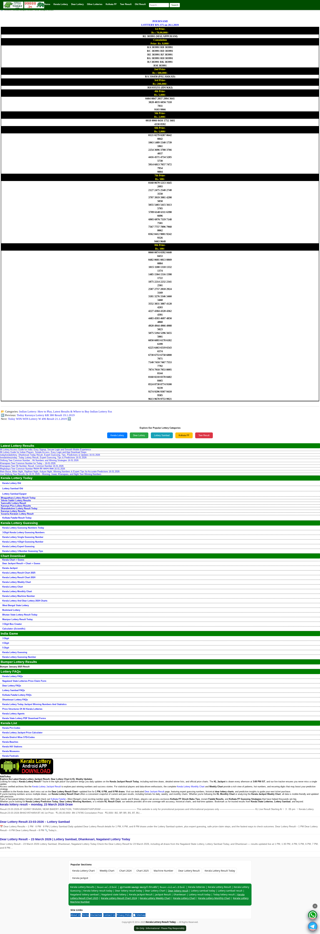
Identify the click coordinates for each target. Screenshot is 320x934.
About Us (75, 915)
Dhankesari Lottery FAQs (15, 699)
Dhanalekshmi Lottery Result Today (19, 508)
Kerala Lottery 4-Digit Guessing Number (22, 542)
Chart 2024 (125, 870)
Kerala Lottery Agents (13, 713)
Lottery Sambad (162, 435)
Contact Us (109, 915)
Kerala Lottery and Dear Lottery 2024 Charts (24, 600)
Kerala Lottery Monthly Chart (17, 591)
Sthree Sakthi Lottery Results (16, 500)
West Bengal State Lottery (15, 605)
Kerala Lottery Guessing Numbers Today (23, 528)
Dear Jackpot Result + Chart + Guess (21, 563)
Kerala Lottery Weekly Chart (16, 582)
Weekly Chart (107, 870)
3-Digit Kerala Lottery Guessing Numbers (23, 532)
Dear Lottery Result (189, 870)
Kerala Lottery (117, 435)
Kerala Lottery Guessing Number (19, 657)
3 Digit (5, 638)
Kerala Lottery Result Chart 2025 (18, 572)
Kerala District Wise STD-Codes (18, 737)
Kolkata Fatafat (58, 799)
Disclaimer (96, 915)
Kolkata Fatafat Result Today (17, 518)
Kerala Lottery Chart (12, 586)
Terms (85, 915)
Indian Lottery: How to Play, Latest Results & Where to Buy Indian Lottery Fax (65, 411)
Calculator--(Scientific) (13, 628)
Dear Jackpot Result (154, 791)
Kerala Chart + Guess (13, 560)
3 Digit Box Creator (12, 624)
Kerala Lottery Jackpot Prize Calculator (22, 732)
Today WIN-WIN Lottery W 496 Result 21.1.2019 (37, 418)
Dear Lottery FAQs (11, 685)
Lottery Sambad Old (12, 488)
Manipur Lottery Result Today (17, 619)
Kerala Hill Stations (12, 746)
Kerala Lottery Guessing (14, 652)
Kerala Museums (11, 751)
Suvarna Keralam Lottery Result (17, 514)
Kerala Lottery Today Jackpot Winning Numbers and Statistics (34, 704)
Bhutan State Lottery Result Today (19, 614)
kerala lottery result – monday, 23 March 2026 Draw (36, 804)
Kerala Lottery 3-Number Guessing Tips (22, 551)
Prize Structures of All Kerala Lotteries (22, 709)
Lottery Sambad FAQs (13, 690)
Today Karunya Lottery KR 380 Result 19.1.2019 (46, 415)
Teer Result (204, 435)
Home (47, 4)
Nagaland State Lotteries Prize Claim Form (24, 681)
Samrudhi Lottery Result (13, 503)
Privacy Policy (124, 915)
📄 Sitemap (139, 915)
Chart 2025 (142, 870)
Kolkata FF (184, 435)
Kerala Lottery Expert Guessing (18, 546)
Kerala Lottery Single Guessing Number (22, 537)
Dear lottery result (178, 890)
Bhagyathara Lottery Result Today (18, 498)
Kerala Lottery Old (11, 483)
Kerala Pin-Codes (11, 728)
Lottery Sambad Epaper (14, 494)
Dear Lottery (139, 435)
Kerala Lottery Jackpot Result (46, 786)
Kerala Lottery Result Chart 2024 (18, 577)
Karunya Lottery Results (13, 511)
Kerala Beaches (10, 742)
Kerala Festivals (10, 756)
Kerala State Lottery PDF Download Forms (24, 718)
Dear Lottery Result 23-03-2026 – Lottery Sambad (35, 821)
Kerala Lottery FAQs (12, 676)
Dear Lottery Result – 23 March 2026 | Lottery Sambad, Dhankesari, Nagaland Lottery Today (65, 839)
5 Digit (5, 647)
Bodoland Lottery (11, 610)
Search (174, 5)
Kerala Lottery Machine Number (18, 596)
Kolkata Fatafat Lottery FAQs (17, 695)
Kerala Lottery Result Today (220, 870)
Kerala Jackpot (10, 568)
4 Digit (5, 643)
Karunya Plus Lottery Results (16, 506)
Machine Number (163, 870)
